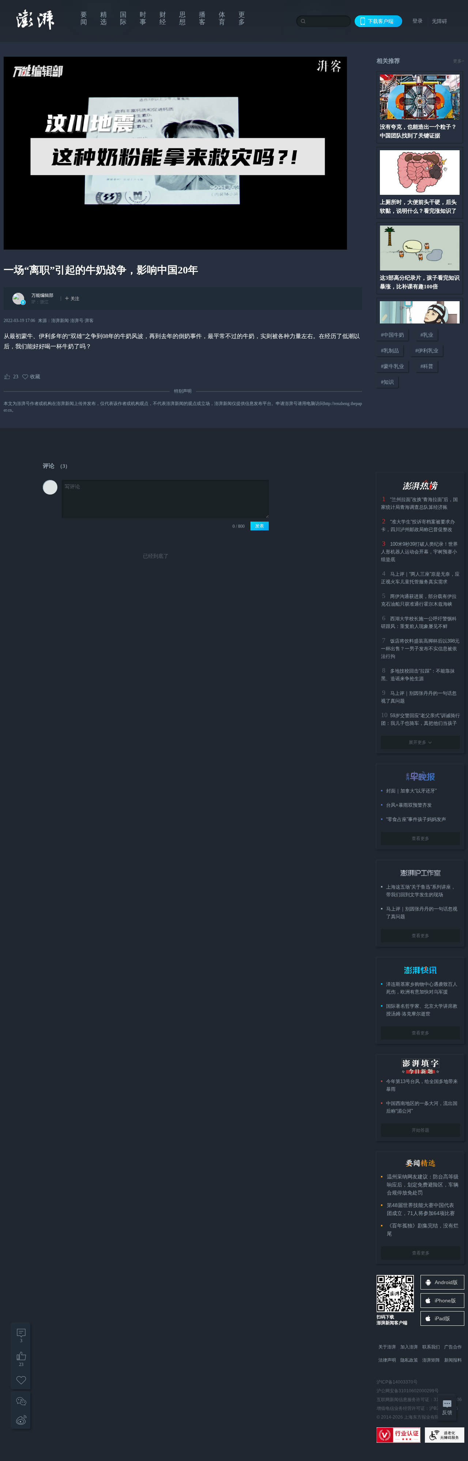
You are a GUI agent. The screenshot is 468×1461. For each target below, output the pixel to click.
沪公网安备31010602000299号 (408, 1390)
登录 (417, 21)
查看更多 (420, 838)
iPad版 (442, 1318)
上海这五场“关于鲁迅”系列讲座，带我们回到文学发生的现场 (421, 890)
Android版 (446, 1282)
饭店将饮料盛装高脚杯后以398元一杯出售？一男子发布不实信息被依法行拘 (420, 648)
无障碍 (439, 21)
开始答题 (420, 1130)
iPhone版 (445, 1300)
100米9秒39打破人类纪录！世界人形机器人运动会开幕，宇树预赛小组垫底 (419, 551)
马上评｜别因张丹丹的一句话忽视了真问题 (421, 912)
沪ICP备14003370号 (397, 1382)
